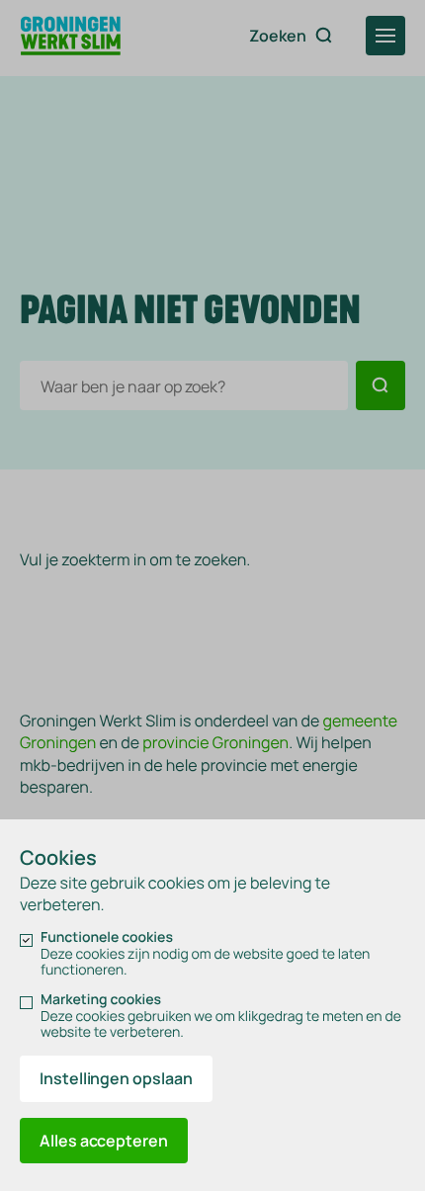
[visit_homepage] (71, 37)
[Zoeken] (380, 385)
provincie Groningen (215, 742)
